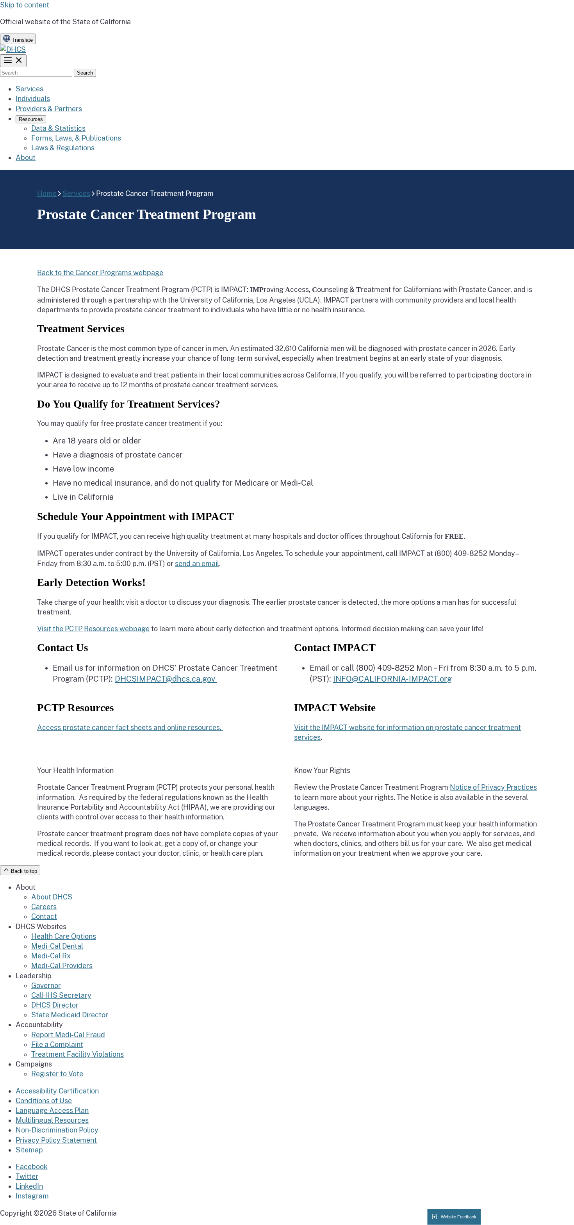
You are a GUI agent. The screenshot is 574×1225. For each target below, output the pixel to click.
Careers (44, 907)
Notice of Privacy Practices (493, 787)
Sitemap (29, 1150)
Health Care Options (63, 936)
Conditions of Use (44, 1101)
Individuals (33, 98)
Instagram (32, 1196)
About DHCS (51, 897)
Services (29, 89)
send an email (197, 563)
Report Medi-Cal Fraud (68, 1035)
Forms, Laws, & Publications (77, 138)
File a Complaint (57, 1044)
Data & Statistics (58, 128)
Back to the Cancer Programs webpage (100, 273)
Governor (46, 985)
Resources (31, 119)
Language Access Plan (52, 1110)
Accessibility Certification (57, 1091)
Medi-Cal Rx (51, 956)
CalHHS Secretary (61, 995)
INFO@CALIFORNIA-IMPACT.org (392, 679)
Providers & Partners (49, 109)
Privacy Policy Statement (56, 1140)
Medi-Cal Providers (62, 965)
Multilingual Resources (52, 1120)
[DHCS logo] (13, 49)
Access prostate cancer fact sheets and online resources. (130, 727)
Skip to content (24, 5)
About (26, 157)
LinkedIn (29, 1186)
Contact (44, 916)
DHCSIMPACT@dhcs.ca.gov (166, 679)
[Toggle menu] (13, 60)
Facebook (32, 1167)
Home (47, 193)
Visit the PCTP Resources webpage (93, 629)
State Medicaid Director (69, 1015)
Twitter (27, 1176)
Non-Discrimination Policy (57, 1130)
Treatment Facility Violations (77, 1054)
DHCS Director (54, 1005)
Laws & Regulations (62, 148)
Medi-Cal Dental (57, 946)
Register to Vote (57, 1074)
